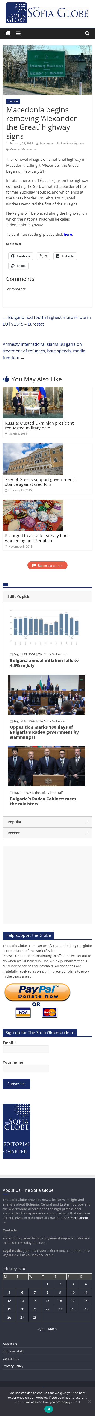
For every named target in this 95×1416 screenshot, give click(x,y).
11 (86, 1292)
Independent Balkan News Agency (62, 143)
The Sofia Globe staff (52, 654)
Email (9, 1042)
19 (9, 1309)
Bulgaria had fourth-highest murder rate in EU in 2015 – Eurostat (47, 321)
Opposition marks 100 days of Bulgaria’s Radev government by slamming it (44, 732)
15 (47, 1300)
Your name (13, 1062)
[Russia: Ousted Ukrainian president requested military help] (33, 389)
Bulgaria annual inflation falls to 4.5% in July (44, 663)
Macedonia (28, 149)
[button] (47, 596)
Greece (15, 149)
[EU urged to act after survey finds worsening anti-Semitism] (33, 502)
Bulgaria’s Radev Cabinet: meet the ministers (43, 801)
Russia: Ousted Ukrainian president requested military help (39, 425)
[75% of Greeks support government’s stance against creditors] (33, 446)
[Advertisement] (47, 885)
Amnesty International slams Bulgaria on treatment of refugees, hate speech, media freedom (44, 350)
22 (47, 1309)
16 (60, 1300)
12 (9, 1300)
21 (35, 1309)
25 (86, 1309)
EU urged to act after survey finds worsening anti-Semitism (37, 538)
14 (35, 1300)
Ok (49, 1409)
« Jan (41, 1329)
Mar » (52, 1329)
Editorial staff (13, 1351)
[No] (89, 1401)
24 (73, 1309)
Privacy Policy (13, 1366)
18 (86, 1300)
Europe (13, 101)
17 (73, 1300)
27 (22, 1317)
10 (73, 1292)
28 (35, 1317)
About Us (10, 1344)
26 (9, 1317)
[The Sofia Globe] (8, 33)
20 (22, 1309)
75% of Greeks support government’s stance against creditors (41, 482)
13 (22, 1300)
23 (60, 1309)
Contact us (11, 1358)
